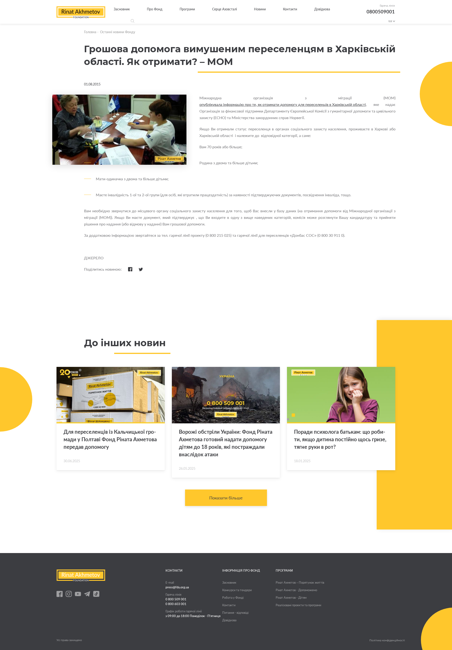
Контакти (290, 9)
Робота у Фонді (233, 597)
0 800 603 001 (175, 604)
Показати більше (226, 497)
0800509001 (381, 11)
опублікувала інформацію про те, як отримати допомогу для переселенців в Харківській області (282, 104)
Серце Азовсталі (224, 9)
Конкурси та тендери (237, 590)
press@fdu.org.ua (177, 587)
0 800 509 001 (175, 599)
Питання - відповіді (235, 612)
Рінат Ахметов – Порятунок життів (300, 582)
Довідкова (322, 9)
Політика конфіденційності (387, 640)
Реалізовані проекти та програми (298, 605)
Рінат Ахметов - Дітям (291, 597)
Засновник (122, 9)
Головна (90, 32)
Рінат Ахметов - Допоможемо (296, 590)
